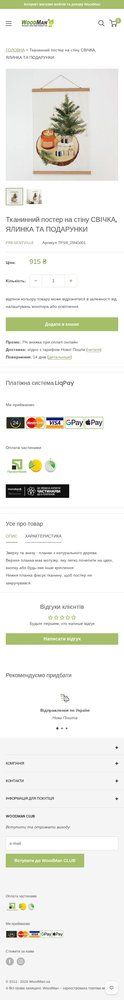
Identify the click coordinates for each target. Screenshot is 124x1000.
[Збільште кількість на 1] (71, 281)
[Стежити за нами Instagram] (21, 961)
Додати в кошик (62, 324)
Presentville (20, 243)
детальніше (59, 357)
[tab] (12, 537)
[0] (113, 23)
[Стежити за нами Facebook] (10, 961)
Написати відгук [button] (62, 638)
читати (94, 349)
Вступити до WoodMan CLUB (45, 860)
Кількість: (16, 281)
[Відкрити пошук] (101, 23)
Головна (15, 50)
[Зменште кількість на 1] (36, 281)
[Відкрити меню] (9, 23)
